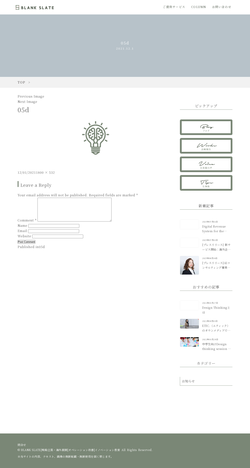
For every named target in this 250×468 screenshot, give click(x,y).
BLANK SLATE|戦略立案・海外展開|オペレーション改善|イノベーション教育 (35, 7)
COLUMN (198, 6)
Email (22, 231)
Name (22, 225)
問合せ (22, 445)
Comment (27, 220)
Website (24, 236)
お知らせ (188, 381)
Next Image (27, 101)
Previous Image (31, 96)
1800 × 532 (45, 172)
